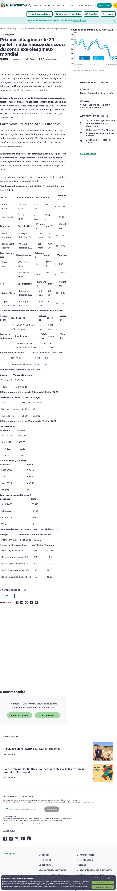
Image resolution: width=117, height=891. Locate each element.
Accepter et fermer (102, 882)
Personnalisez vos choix (103, 887)
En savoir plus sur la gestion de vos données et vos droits (22, 824)
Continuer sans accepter (103, 878)
